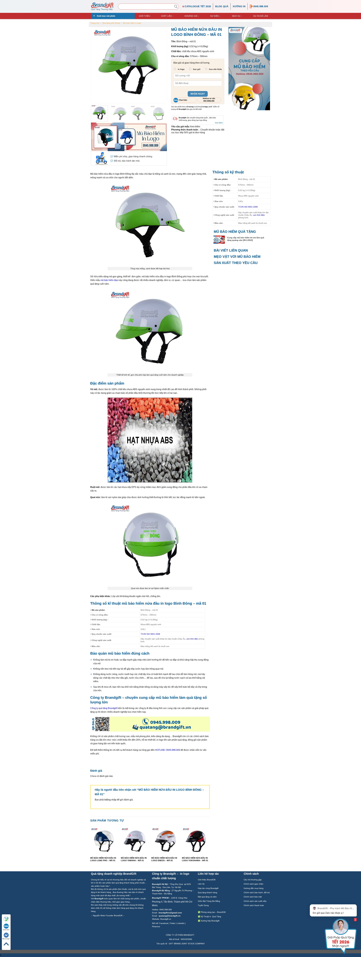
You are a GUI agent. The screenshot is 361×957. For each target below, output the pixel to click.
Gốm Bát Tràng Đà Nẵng (209, 901)
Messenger (6, 938)
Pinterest (156, 926)
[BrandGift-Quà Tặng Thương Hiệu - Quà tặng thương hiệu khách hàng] (102, 6)
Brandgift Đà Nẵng (161, 890)
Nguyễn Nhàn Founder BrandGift (107, 915)
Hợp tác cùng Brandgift (208, 888)
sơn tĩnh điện (192, 639)
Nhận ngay (198, 94)
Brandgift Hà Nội (160, 884)
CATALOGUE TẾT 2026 (198, 6)
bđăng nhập (110, 799)
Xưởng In (239, 6)
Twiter (172, 923)
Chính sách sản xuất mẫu (255, 901)
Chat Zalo (6, 929)
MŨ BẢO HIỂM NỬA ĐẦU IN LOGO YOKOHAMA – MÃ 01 (195, 859)
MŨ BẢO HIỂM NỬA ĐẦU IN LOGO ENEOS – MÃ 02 (164, 859)
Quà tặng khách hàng (207, 892)
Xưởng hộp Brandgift (210, 921)
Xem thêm (219, 123)
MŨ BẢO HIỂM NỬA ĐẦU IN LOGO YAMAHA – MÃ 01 (134, 859)
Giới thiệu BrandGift (206, 880)
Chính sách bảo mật (253, 897)
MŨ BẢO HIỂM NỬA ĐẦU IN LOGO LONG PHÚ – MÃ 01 (103, 859)
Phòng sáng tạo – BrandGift (213, 912)
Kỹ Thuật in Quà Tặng (211, 916)
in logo (181, 69)
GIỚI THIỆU (144, 16)
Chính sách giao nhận (253, 884)
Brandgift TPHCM (160, 898)
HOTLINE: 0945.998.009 (167, 750)
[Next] (209, 846)
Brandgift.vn (165, 919)
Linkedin (180, 923)
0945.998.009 (260, 6)
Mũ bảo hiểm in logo (132, 23)
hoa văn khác (215, 69)
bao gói (196, 69)
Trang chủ (94, 23)
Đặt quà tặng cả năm (207, 897)
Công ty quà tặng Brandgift (103, 708)
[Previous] (90, 846)
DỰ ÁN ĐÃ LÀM (260, 16)
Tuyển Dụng (203, 905)
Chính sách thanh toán (254, 905)
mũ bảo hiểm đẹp (109, 280)
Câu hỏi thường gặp (253, 880)
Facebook (163, 923)
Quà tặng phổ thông (111, 23)
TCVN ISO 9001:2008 (150, 634)
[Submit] (176, 6)
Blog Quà (221, 6)
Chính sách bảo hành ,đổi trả (257, 892)
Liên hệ (201, 884)
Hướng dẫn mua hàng (253, 888)
